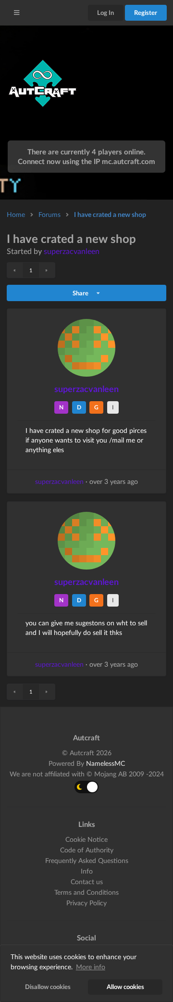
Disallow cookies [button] (48, 986)
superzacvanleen (71, 250)
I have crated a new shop (110, 214)
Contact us (87, 881)
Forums (49, 214)
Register (145, 12)
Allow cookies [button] (125, 986)
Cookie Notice (86, 839)
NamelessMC (105, 763)
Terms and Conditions (86, 892)
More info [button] (90, 967)
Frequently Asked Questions (86, 860)
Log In (105, 12)
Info (87, 871)
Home (16, 214)
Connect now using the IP (86, 161)
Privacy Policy (86, 903)
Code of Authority (86, 850)
